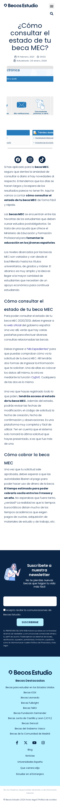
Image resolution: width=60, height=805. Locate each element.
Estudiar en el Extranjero (30, 774)
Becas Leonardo (30, 697)
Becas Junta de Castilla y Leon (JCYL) (30, 718)
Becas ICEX (30, 692)
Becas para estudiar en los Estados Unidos (30, 687)
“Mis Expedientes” (38, 349)
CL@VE (35, 377)
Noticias (30, 755)
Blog (30, 749)
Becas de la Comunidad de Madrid (30, 733)
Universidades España (30, 761)
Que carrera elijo (30, 768)
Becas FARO (30, 708)
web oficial (14, 325)
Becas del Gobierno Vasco (30, 728)
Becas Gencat (30, 723)
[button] (51, 6)
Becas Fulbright (30, 703)
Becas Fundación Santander (30, 713)
